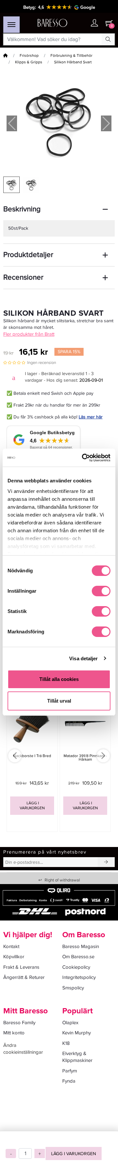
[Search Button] (108, 39)
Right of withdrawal (59, 880)
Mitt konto (14, 1033)
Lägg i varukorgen (73, 1153)
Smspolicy (73, 988)
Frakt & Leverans (21, 967)
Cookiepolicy (76, 967)
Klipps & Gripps (28, 62)
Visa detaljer (83, 658)
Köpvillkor (13, 957)
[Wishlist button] (81, 23)
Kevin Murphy (76, 1033)
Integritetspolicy (79, 977)
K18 (66, 1043)
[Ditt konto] (94, 23)
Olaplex (70, 1023)
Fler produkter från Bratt (28, 334)
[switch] (101, 591)
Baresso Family (19, 1023)
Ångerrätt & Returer (24, 977)
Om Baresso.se (78, 957)
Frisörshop (29, 55)
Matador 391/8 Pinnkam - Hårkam (85, 757)
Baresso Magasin (80, 946)
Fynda (68, 1081)
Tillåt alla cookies (59, 679)
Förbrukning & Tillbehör (71, 55)
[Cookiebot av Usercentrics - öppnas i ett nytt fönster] (83, 458)
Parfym (69, 1071)
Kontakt (11, 946)
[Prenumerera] (106, 862)
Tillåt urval (59, 701)
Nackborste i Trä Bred (32, 755)
